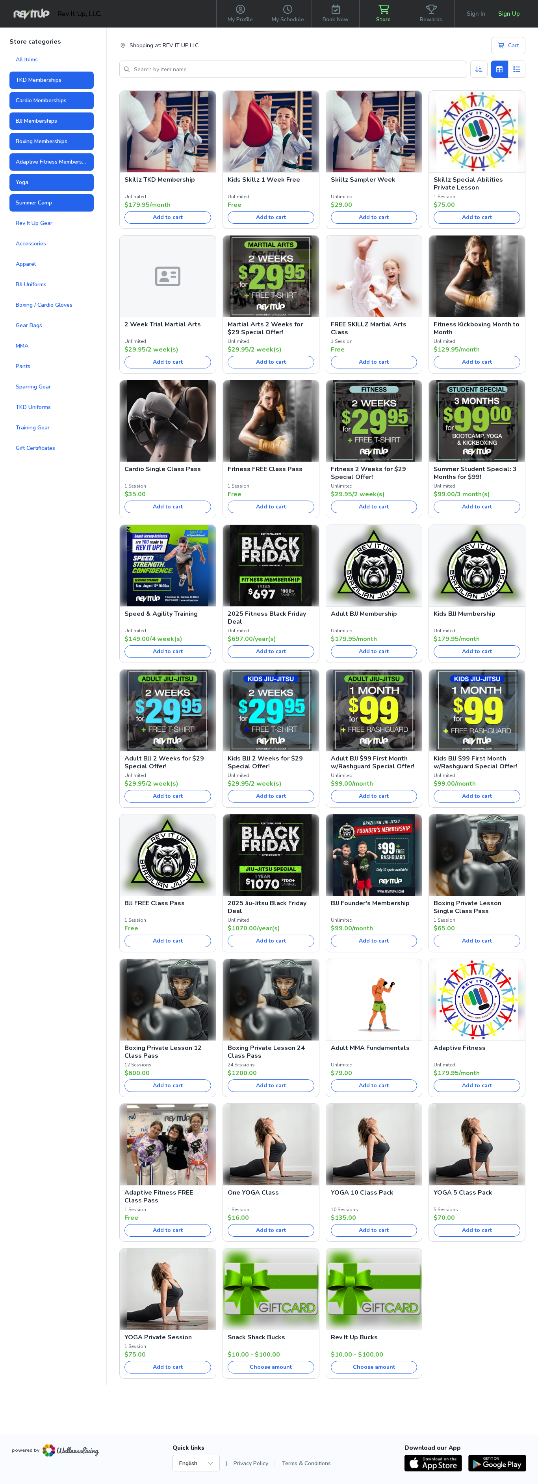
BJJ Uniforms (31, 284)
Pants (23, 366)
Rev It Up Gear (34, 223)
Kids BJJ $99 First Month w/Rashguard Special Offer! (475, 762)
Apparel (26, 264)
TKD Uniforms (33, 407)
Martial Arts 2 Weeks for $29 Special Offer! (265, 328)
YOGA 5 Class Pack (463, 1193)
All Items (27, 59)
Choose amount (271, 1367)
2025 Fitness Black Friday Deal (267, 618)
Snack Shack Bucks (256, 1337)
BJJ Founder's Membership (370, 903)
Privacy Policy (251, 1463)
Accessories (31, 243)
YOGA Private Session (158, 1337)
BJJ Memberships (36, 121)
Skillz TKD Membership (159, 180)
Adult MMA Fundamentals (370, 1048)
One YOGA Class (253, 1193)
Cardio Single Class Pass (162, 469)
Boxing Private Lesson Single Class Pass (467, 907)
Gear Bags (29, 325)
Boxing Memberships (41, 141)
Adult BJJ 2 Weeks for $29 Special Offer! (164, 762)
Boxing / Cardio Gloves (44, 305)
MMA (22, 346)
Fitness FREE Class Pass (265, 469)
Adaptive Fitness (460, 1048)
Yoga (22, 182)
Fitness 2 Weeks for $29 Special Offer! (368, 473)
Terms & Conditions (306, 1463)
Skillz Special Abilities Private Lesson (468, 183)
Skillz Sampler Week (363, 180)
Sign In (476, 14)
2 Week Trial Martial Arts (162, 324)
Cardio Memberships (41, 100)
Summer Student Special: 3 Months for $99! (475, 473)
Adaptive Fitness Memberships (54, 162)
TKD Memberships (38, 80)
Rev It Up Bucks (354, 1337)
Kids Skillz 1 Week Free (264, 180)
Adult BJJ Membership (364, 614)
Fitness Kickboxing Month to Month (476, 328)
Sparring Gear (33, 386)
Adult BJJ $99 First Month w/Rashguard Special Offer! (372, 762)
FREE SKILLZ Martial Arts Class (368, 328)
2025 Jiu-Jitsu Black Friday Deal (267, 907)
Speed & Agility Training (161, 614)
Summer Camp (34, 202)
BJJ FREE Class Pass (154, 903)
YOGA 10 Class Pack (362, 1193)
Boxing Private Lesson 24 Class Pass (266, 1052)
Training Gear (33, 427)
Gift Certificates (35, 448)
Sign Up (509, 14)
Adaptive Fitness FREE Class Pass (158, 1196)
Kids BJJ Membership (464, 614)
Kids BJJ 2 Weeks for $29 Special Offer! (265, 762)
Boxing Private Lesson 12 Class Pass (163, 1052)
